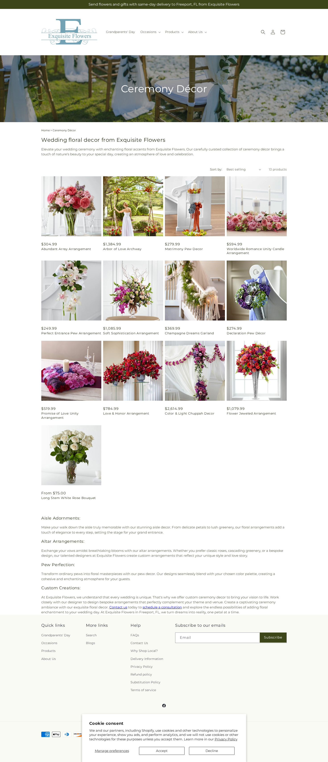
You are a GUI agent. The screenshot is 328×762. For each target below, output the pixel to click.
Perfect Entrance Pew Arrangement (71, 333)
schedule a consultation (162, 607)
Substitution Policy (145, 682)
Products (48, 651)
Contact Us (139, 643)
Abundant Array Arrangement (66, 249)
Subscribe (273, 637)
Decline (212, 751)
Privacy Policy (226, 739)
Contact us (118, 607)
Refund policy (141, 674)
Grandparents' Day (55, 635)
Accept (162, 751)
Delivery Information (147, 659)
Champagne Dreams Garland (189, 333)
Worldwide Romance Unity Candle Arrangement (255, 251)
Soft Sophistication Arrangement (131, 333)
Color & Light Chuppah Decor (189, 413)
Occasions (49, 643)
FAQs (135, 635)
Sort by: (216, 169)
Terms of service (143, 690)
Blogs (90, 643)
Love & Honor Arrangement (126, 413)
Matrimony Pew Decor (184, 249)
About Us (48, 659)
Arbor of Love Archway (122, 249)
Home (45, 130)
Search (91, 635)
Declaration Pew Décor (246, 333)
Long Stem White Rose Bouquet (68, 498)
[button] (150, 32)
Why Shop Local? (144, 651)
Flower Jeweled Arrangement (251, 413)
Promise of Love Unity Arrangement (60, 415)
